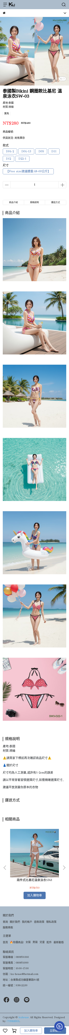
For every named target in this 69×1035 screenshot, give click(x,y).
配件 (49, 942)
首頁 (5, 942)
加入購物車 (31, 1030)
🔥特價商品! (17, 942)
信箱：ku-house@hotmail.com (20, 974)
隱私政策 (51, 921)
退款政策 (39, 921)
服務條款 (8, 927)
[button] (64, 867)
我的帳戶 (27, 921)
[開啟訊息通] (59, 1026)
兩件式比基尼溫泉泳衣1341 (34, 880)
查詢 (5, 921)
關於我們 (15, 921)
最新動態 (59, 942)
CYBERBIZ (13, 1021)
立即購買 (55, 1030)
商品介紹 (13, 202)
